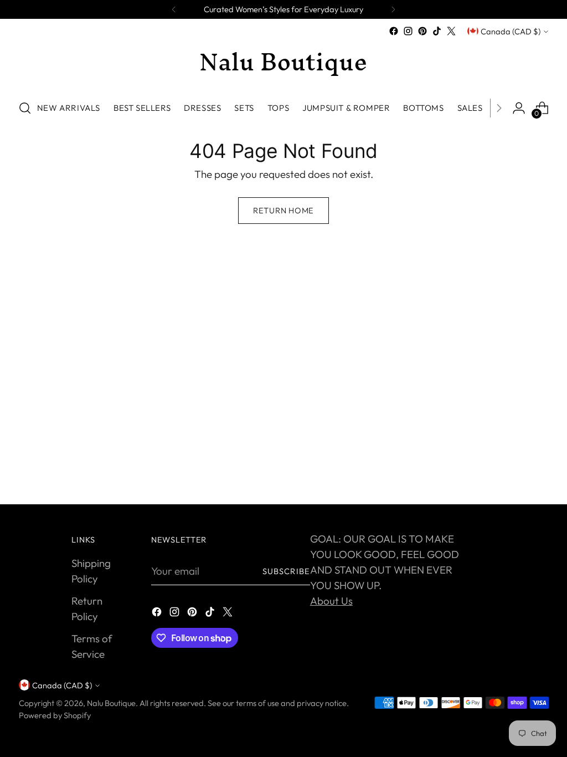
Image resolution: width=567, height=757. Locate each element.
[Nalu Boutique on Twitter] (451, 31)
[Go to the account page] (519, 108)
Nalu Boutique (111, 703)
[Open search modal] (25, 108)
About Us (331, 600)
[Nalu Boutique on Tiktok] (437, 31)
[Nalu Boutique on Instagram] (408, 31)
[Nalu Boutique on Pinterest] (422, 31)
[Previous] (174, 9)
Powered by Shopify (55, 715)
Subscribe (286, 571)
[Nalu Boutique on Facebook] (394, 31)
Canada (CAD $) (510, 31)
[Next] (393, 9)
